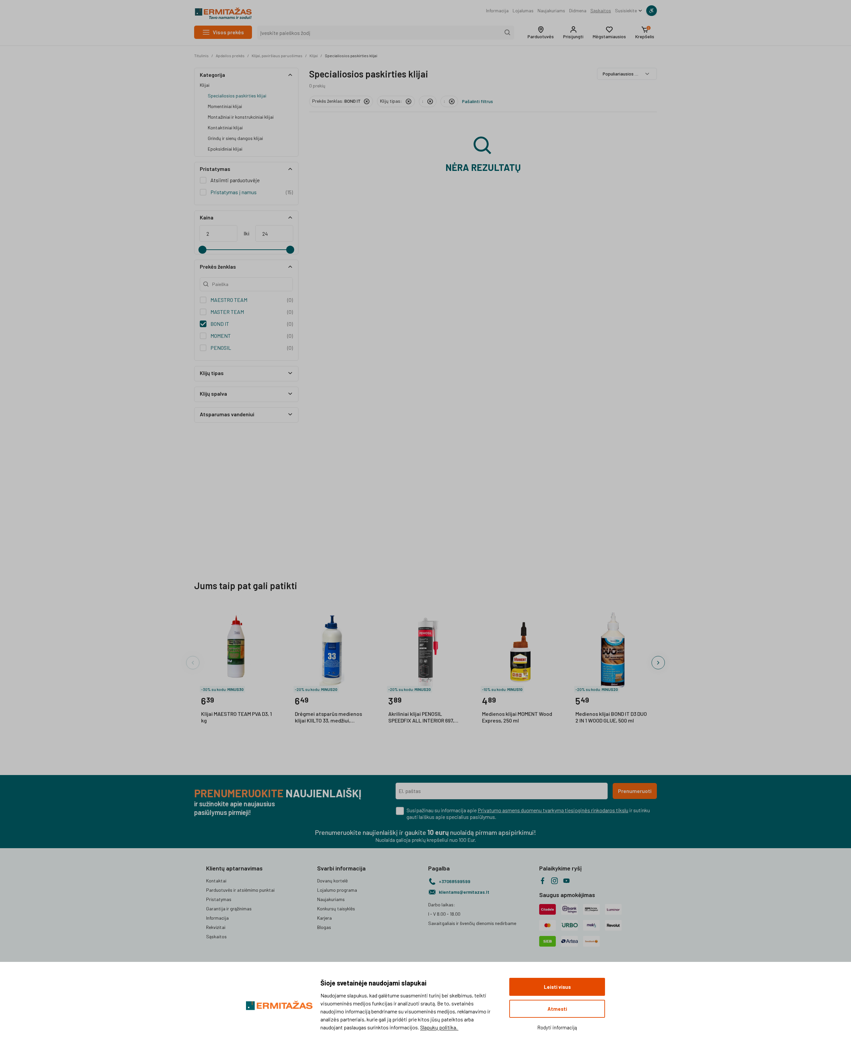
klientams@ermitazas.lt (464, 892)
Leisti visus (557, 987)
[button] (540, 33)
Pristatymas (218, 899)
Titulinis (201, 55)
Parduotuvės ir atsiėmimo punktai (240, 890)
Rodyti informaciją (557, 1027)
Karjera (324, 918)
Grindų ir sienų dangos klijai (235, 138)
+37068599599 (454, 881)
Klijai (313, 55)
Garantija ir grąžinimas (229, 908)
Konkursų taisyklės (336, 908)
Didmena (577, 10)
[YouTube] (566, 880)
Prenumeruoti (635, 791)
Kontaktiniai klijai (225, 127)
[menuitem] (497, 10)
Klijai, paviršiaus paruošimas (277, 55)
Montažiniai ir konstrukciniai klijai (241, 117)
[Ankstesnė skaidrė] (192, 662)
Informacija (497, 10)
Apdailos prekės (230, 55)
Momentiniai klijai (225, 106)
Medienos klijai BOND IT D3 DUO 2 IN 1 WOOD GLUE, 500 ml (611, 717)
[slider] (202, 250)
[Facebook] (542, 880)
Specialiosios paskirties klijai (351, 55)
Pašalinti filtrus (477, 101)
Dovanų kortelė (332, 880)
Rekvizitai (215, 927)
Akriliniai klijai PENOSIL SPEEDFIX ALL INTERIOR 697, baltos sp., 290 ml (421, 717)
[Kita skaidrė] (658, 662)
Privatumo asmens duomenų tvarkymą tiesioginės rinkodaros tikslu (553, 810)
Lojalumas (523, 10)
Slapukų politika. (439, 1027)
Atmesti (557, 1009)
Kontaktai (216, 880)
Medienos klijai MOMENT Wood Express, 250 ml (517, 717)
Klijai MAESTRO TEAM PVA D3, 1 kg (236, 717)
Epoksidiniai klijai (225, 149)
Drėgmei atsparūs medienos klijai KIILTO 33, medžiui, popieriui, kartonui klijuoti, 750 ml (330, 717)
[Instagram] (554, 880)
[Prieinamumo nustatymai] (651, 10)
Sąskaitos (600, 10)
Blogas (324, 927)
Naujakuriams (551, 10)
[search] (507, 32)
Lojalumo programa (337, 890)
